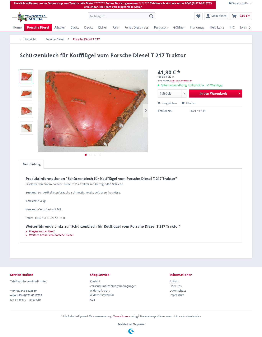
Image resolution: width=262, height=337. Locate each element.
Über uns (176, 286)
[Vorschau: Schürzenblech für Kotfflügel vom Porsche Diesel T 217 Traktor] (26, 76)
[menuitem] (121, 16)
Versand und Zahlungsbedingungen (113, 286)
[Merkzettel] (198, 16)
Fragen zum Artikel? (41, 231)
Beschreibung (32, 164)
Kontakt (95, 281)
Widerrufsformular (102, 295)
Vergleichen (169, 103)
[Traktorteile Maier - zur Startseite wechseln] (29, 17)
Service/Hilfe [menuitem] (240, 3)
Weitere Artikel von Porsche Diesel (50, 235)
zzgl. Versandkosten (181, 80)
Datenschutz (178, 290)
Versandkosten (121, 316)
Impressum (177, 295)
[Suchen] (151, 16)
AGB (92, 299)
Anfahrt (175, 281)
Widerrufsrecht (100, 290)
